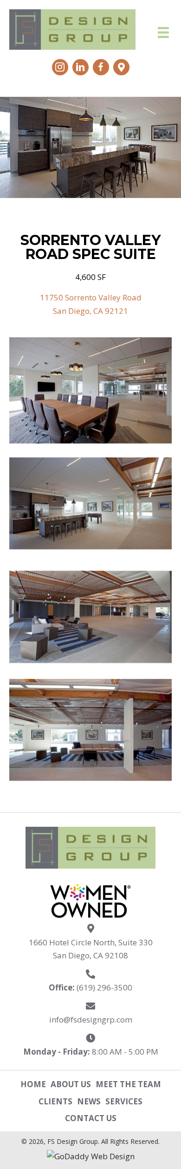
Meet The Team (128, 1084)
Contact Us (90, 1118)
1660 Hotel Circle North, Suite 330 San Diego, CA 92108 (91, 949)
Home (33, 1084)
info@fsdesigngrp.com (90, 1019)
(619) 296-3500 (104, 987)
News (89, 1101)
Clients (55, 1101)
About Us (71, 1084)
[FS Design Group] (90, 390)
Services (123, 1101)
